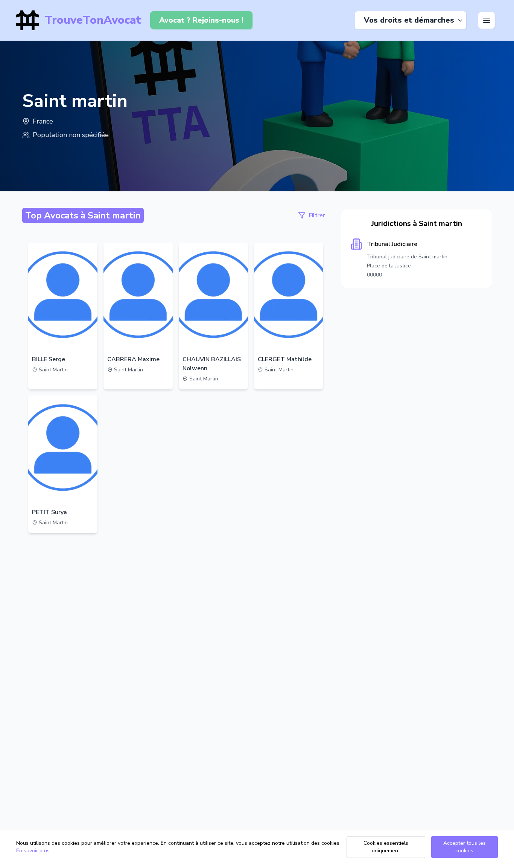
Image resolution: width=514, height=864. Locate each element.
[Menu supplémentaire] (486, 20)
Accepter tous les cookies (464, 847)
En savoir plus (33, 850)
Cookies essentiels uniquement (385, 847)
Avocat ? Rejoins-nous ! (201, 20)
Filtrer (317, 215)
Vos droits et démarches (409, 20)
